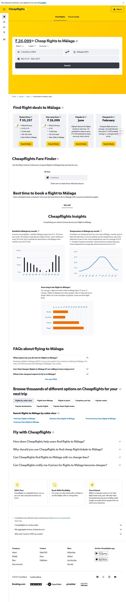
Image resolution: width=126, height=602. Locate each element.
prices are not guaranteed (62, 518)
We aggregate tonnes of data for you (30, 529)
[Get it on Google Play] (101, 553)
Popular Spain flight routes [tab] (63, 406)
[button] (123, 2)
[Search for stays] (4, 21)
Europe (21, 96)
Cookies (42, 2)
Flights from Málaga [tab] (45, 400)
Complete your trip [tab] (82, 400)
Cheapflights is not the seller (26, 525)
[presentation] (77, 41)
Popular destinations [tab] (23, 406)
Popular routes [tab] (101, 400)
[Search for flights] (4, 16)
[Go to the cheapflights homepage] (18, 9)
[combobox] (44, 46)
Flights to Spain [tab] (64, 400)
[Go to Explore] (4, 32)
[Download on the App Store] (101, 559)
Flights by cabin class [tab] (23, 400)
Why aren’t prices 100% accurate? (29, 534)
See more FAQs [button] (51, 379)
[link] (26, 143)
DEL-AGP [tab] (67, 205)
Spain (28, 96)
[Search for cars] (4, 27)
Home (14, 96)
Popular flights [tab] (42, 406)
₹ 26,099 (23, 41)
